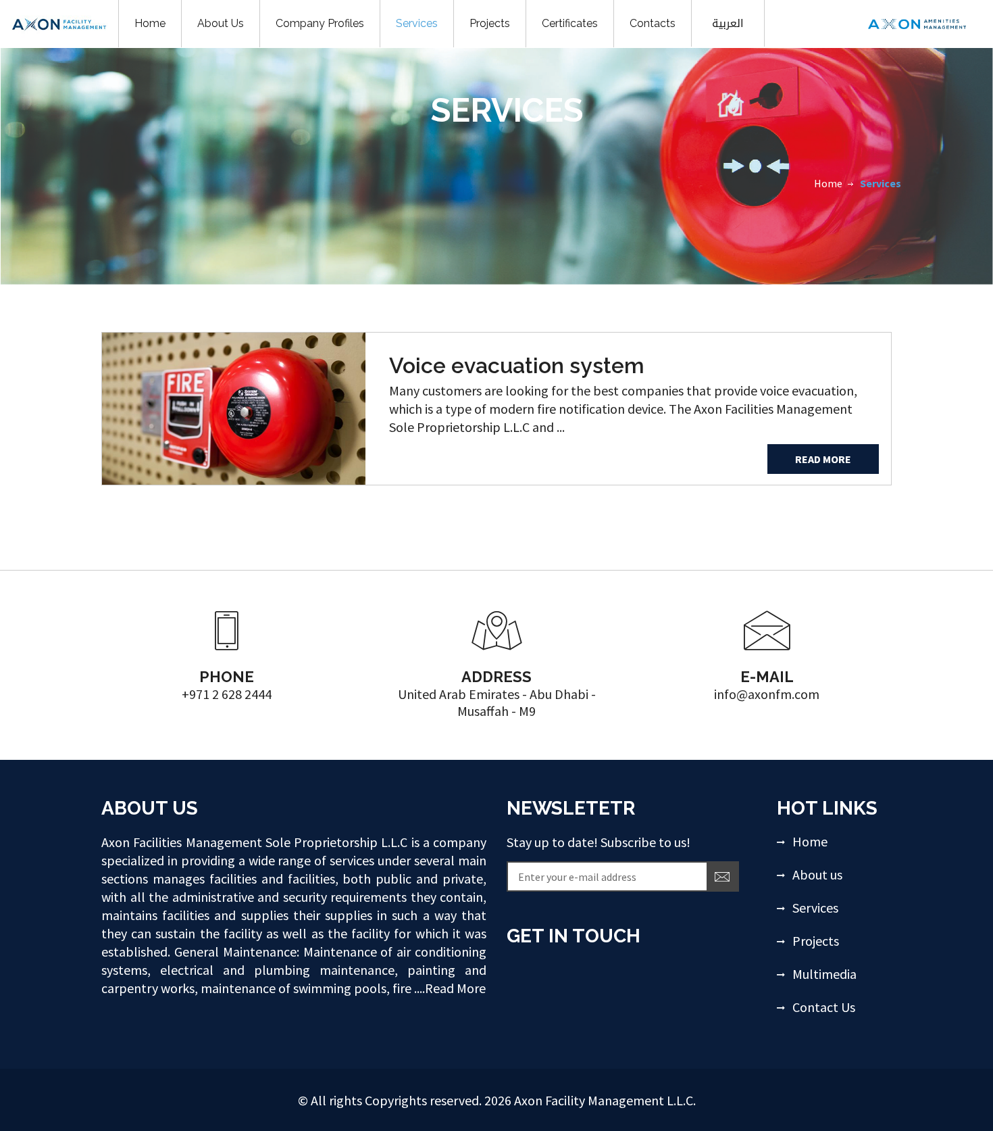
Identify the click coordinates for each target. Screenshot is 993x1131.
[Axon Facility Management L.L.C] (917, 22)
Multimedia (824, 973)
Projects (815, 940)
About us (817, 874)
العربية (728, 23)
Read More (823, 459)
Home (828, 183)
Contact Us (823, 1006)
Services (815, 907)
